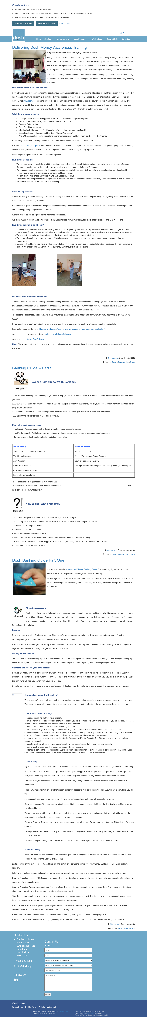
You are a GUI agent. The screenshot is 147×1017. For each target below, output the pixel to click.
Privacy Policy (17, 1007)
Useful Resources (81, 39)
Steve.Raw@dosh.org (36, 339)
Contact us (126, 39)
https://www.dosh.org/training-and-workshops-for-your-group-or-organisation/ (71, 328)
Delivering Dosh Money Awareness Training (49, 47)
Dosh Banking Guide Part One (38, 560)
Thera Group (90, 1013)
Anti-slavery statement (47, 1007)
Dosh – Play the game (30, 145)
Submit (47, 994)
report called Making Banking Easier (81, 569)
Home (38, 39)
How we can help (62, 39)
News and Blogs (123, 362)
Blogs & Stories (112, 39)
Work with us (97, 39)
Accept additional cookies (23, 23)
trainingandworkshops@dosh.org (58, 334)
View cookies (64, 23)
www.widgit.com (64, 1011)
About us (47, 39)
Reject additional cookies (46, 23)
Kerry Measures (113, 358)
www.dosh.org (29, 100)
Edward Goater (115, 924)
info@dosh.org (24, 966)
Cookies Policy (31, 1007)
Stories (132, 362)
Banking (114, 362)
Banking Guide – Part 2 (32, 367)
